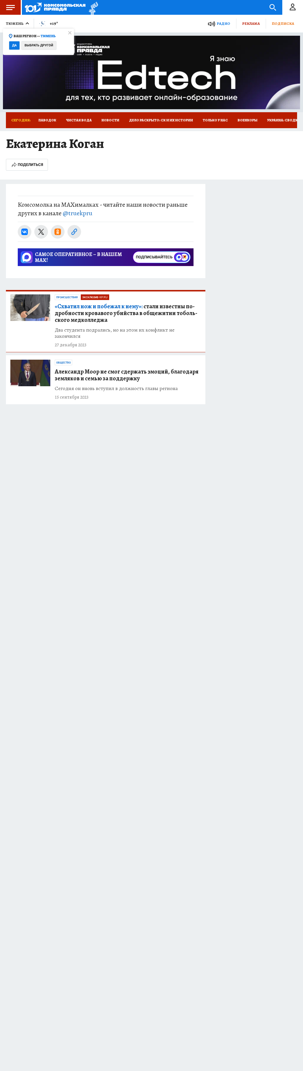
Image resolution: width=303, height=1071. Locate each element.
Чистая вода (79, 120)
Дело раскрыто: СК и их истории (161, 120)
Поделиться (30, 164)
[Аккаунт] (292, 7)
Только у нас (215, 120)
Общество (63, 362)
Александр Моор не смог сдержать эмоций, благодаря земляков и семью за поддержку (127, 375)
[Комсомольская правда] (55, 7)
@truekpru (77, 213)
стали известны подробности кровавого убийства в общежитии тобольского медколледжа (126, 313)
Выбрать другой (39, 45)
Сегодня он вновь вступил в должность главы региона (116, 388)
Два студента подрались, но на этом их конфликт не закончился (115, 333)
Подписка (283, 23)
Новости (110, 120)
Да (14, 45)
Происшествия (67, 297)
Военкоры (247, 120)
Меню (10, 7)
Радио (223, 23)
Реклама (251, 23)
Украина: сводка (283, 120)
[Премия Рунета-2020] (92, 7)
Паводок (47, 120)
